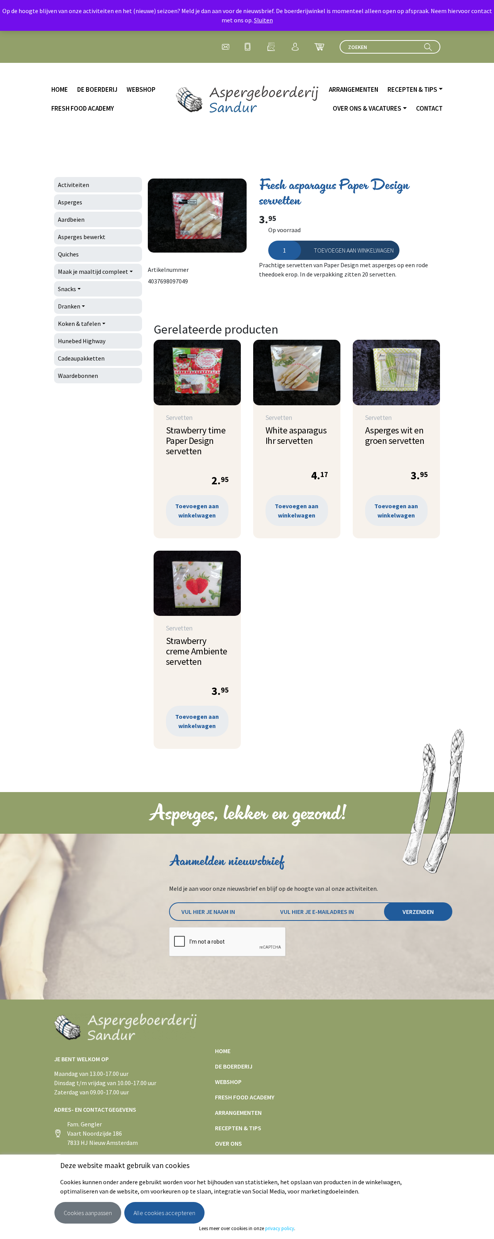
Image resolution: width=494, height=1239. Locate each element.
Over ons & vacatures (367, 108)
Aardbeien (71, 219)
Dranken (69, 306)
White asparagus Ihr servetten (296, 435)
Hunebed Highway (81, 341)
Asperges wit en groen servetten (395, 435)
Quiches (68, 254)
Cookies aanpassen (88, 1213)
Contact (429, 108)
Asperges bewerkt (81, 237)
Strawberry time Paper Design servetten (196, 440)
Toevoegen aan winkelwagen (354, 250)
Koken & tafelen (79, 323)
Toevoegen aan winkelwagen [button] (197, 510)
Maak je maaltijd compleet (93, 271)
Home (59, 89)
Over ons (228, 1143)
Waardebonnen (78, 375)
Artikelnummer (168, 269)
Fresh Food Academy (82, 108)
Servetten (179, 417)
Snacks (67, 289)
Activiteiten (73, 185)
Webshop (141, 89)
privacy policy (279, 1228)
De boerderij (97, 89)
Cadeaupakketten (81, 358)
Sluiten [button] (263, 20)
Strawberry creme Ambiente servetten (196, 651)
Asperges (70, 202)
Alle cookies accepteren (164, 1213)
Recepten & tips (412, 89)
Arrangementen (353, 89)
